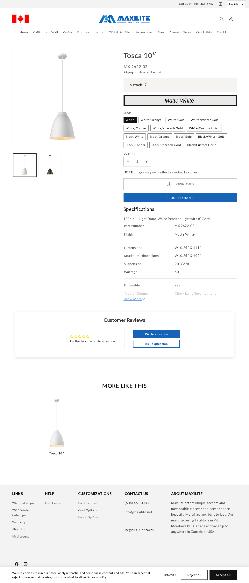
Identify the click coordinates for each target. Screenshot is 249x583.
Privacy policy (97, 577)
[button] (40, 32)
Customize (169, 574)
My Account (20, 536)
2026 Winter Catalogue (21, 512)
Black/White (135, 136)
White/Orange (151, 120)
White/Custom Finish (204, 128)
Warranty (19, 522)
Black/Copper (136, 145)
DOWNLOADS (184, 184)
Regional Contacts (139, 530)
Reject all (194, 575)
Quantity (129, 153)
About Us (18, 529)
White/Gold (176, 120)
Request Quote (180, 197)
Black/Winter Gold (211, 136)
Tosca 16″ (56, 453)
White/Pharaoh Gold (168, 128)
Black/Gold (184, 136)
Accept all (223, 575)
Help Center (53, 503)
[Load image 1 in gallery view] (24, 165)
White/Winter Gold (205, 120)
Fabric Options (88, 517)
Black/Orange (160, 136)
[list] (124, 429)
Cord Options (87, 510)
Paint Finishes (88, 503)
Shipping (128, 72)
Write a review (156, 334)
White (130, 120)
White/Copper (136, 128)
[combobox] (236, 4)
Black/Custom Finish (202, 145)
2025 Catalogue (23, 503)
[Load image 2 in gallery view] (49, 165)
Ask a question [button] (156, 343)
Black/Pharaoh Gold (166, 145)
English (233, 4)
